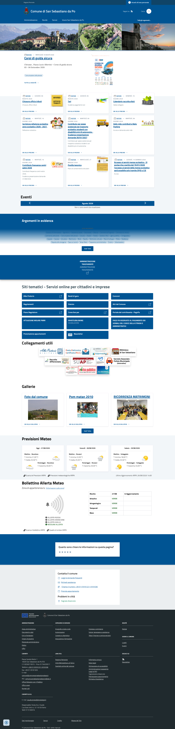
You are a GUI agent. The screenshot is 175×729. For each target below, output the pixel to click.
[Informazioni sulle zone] (55, 488)
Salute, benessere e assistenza (99, 632)
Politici (24, 645)
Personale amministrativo (30, 642)
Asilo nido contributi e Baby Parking (125, 125)
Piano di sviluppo (109, 239)
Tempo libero (83, 242)
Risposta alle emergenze (58, 242)
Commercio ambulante (52, 235)
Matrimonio (72, 239)
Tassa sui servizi (73, 242)
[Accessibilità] (6, 722)
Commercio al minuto (122, 232)
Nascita (85, 239)
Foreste (95, 235)
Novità (44, 20)
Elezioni (89, 235)
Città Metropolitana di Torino (64, 663)
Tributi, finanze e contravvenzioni (100, 635)
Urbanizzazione (119, 242)
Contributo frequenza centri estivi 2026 (34, 166)
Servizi (54, 20)
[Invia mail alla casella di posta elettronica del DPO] (36, 700)
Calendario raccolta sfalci (124, 101)
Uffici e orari (26, 685)
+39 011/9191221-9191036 (38, 667)
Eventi (124, 646)
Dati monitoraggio (28, 720)
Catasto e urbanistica (62, 635)
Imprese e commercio (96, 629)
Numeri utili (26, 688)
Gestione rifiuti (104, 235)
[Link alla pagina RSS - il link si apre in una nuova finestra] (132, 11)
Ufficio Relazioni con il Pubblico (32, 682)
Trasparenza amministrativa (97, 242)
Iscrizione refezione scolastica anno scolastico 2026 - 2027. (35, 125)
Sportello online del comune (64, 666)
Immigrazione (125, 235)
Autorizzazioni (60, 632)
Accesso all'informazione (53, 232)
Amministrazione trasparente (98, 669)
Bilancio (95, 232)
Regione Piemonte (29, 2)
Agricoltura (66, 232)
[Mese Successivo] (145, 203)
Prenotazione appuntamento (98, 676)
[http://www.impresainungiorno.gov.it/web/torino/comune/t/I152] (83, 361)
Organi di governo (28, 639)
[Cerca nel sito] (148, 11)
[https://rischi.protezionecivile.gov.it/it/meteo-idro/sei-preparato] (103, 370)
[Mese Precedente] (29, 203)
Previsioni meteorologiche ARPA (62, 475)
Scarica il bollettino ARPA (35, 530)
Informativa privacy (95, 659)
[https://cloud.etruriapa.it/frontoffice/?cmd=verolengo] (117, 361)
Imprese (56, 239)
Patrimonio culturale (96, 239)
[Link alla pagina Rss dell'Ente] (123, 659)
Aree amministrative (29, 629)
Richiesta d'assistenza (96, 679)
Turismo (110, 242)
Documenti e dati (27, 632)
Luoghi (124, 642)
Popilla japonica (75, 165)
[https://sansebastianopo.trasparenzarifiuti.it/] (100, 351)
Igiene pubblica (115, 235)
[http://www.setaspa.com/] (57, 361)
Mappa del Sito (76, 720)
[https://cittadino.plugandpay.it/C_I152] (100, 361)
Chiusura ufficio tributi (32, 101)
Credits (59, 720)
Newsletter (126, 662)
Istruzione (64, 239)
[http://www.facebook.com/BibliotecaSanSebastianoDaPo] (123, 351)
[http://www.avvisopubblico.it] (87, 370)
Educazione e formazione (63, 639)
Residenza (125, 239)
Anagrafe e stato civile (62, 629)
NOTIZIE (29, 55)
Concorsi (82, 235)
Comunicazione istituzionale (69, 235)
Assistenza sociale (76, 232)
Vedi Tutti (87, 248)
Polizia (118, 239)
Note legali (92, 663)
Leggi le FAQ (93, 671)
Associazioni (88, 232)
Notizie (124, 629)
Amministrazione (30, 20)
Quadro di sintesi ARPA (58, 530)
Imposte (49, 239)
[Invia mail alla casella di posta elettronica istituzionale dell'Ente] (35, 675)
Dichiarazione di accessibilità (98, 666)
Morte (79, 239)
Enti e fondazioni (27, 635)
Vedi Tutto (87, 431)
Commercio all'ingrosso (107, 232)
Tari (69, 101)
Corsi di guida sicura (38, 58)
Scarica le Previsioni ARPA (36, 475)
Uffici (23, 648)
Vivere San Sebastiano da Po (73, 20)
